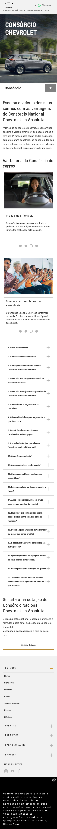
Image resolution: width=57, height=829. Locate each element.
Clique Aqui (11, 824)
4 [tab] (36, 246)
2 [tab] (26, 246)
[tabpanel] (28, 202)
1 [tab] (20, 246)
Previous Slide (7, 206)
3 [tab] (31, 246)
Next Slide (50, 206)
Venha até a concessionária (17, 631)
